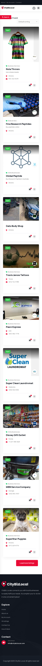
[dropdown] (38, 8)
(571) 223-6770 (14, 546)
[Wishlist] (34, 85)
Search (6, 17)
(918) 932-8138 (14, 390)
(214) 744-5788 (14, 282)
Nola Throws (13, 69)
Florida (11, 439)
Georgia (11, 491)
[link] (21, 44)
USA (10, 331)
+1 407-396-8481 (14, 442)
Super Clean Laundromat (19, 383)
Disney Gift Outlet (16, 435)
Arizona (11, 76)
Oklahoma (12, 387)
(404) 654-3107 (14, 494)
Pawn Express (13, 326)
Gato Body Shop (14, 226)
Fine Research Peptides (18, 123)
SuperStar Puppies (16, 538)
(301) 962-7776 (14, 334)
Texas (11, 279)
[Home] (8, 7)
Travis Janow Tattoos (17, 275)
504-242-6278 (13, 79)
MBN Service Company (18, 487)
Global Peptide (14, 175)
